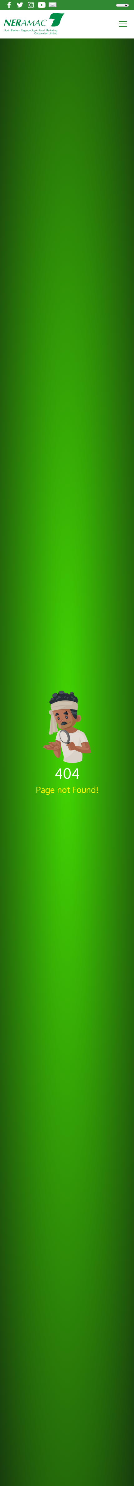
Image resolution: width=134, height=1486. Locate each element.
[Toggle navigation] (122, 23)
